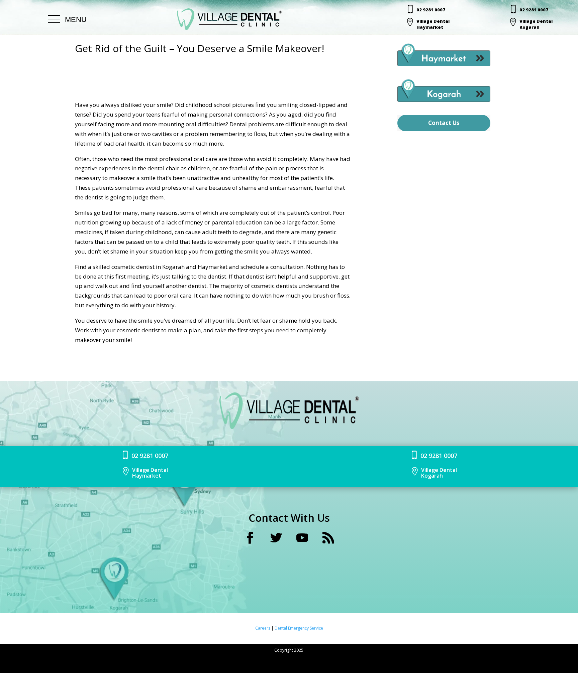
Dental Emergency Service (299, 628)
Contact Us (443, 123)
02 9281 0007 (430, 10)
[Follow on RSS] (328, 537)
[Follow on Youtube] (302, 537)
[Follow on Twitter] (276, 537)
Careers (263, 628)
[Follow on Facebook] (250, 537)
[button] (67, 19)
